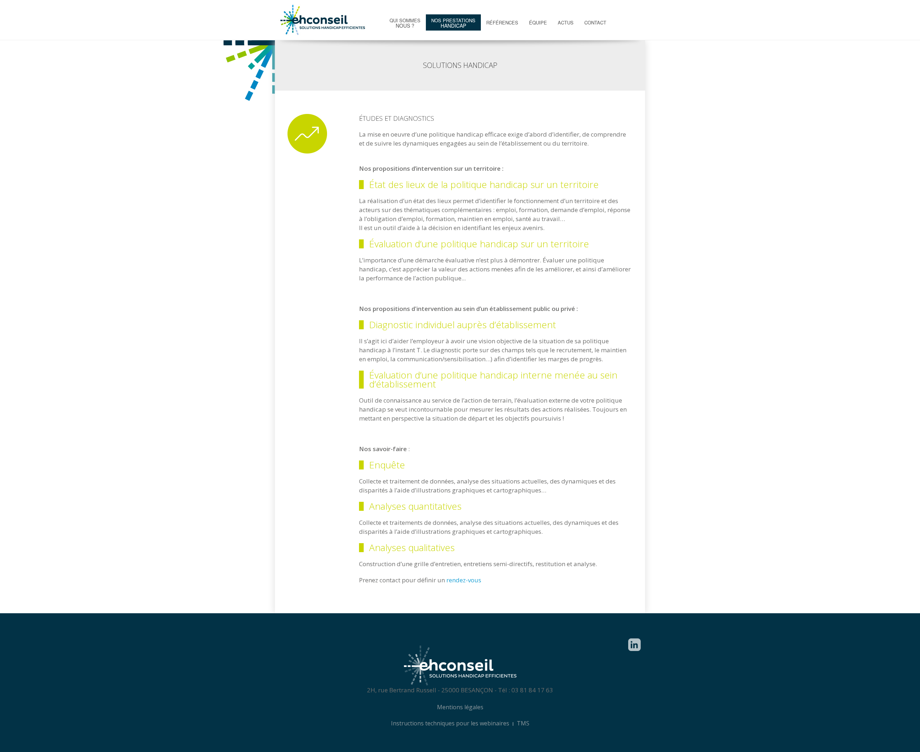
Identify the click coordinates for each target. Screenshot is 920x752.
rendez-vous (463, 580)
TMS (523, 723)
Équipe (538, 22)
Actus (566, 22)
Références (502, 22)
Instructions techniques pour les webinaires (450, 723)
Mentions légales (460, 707)
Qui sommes (405, 23)
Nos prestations (453, 23)
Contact (595, 22)
